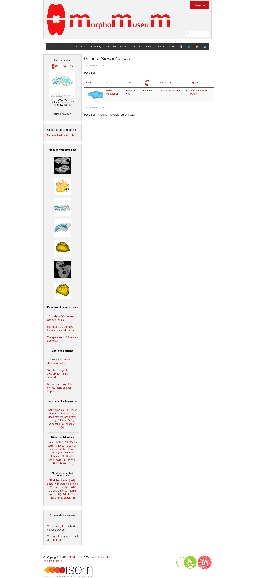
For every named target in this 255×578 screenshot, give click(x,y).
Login (198, 5)
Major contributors (62, 437)
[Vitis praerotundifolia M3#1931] (62, 269)
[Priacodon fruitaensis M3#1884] (62, 186)
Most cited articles (63, 350)
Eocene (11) (67, 413)
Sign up (57, 539)
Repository (95, 46)
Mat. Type (147, 82)
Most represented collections (62, 474)
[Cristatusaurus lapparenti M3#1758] (62, 206)
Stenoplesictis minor (198, 92)
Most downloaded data (62, 149)
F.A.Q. (149, 46)
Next (68, 135)
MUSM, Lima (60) (58, 490)
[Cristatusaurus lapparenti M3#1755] (62, 227)
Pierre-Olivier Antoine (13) (64, 461)
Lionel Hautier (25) (58, 442)
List (73, 135)
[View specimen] (95, 94)
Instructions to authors (117, 46)
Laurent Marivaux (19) (63, 447)
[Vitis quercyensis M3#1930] (62, 290)
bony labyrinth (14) (58, 409)
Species (196, 82)
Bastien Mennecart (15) (61, 457)
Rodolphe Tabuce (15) (63, 454)
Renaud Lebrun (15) (62, 450)
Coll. (109, 82)
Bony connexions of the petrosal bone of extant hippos (60, 387)
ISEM (72, 557)
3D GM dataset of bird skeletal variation (59, 361)
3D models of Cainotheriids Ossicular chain (62, 317)
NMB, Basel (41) (66, 497)
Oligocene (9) (56, 424)
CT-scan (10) (65, 420)
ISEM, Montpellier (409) (62, 480)
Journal (78, 46)
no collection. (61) (65, 487)
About (161, 46)
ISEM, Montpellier (112, 92)
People (137, 46)
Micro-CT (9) (68, 425)
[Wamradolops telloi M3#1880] (62, 165)
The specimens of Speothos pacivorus (62, 338)
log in (61, 526)
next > (105, 65)
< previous (91, 65)
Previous (51, 135)
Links (172, 46)
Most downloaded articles (62, 307)
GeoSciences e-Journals (61, 129)
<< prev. (58, 104)
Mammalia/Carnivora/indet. (173, 90)
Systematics (166, 82)
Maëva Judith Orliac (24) (63, 443)
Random (61, 135)
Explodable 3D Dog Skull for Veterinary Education (60, 328)
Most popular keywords (62, 401)
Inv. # (131, 82)
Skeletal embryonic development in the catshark (57, 373)
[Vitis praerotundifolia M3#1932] (62, 248)
